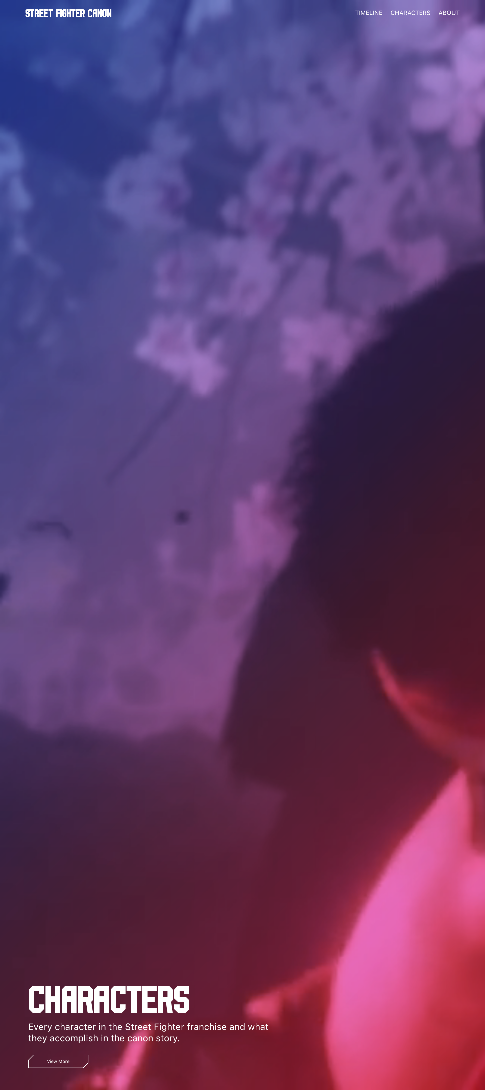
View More (58, 1061)
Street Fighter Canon (68, 13)
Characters (410, 12)
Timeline (368, 12)
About (449, 12)
